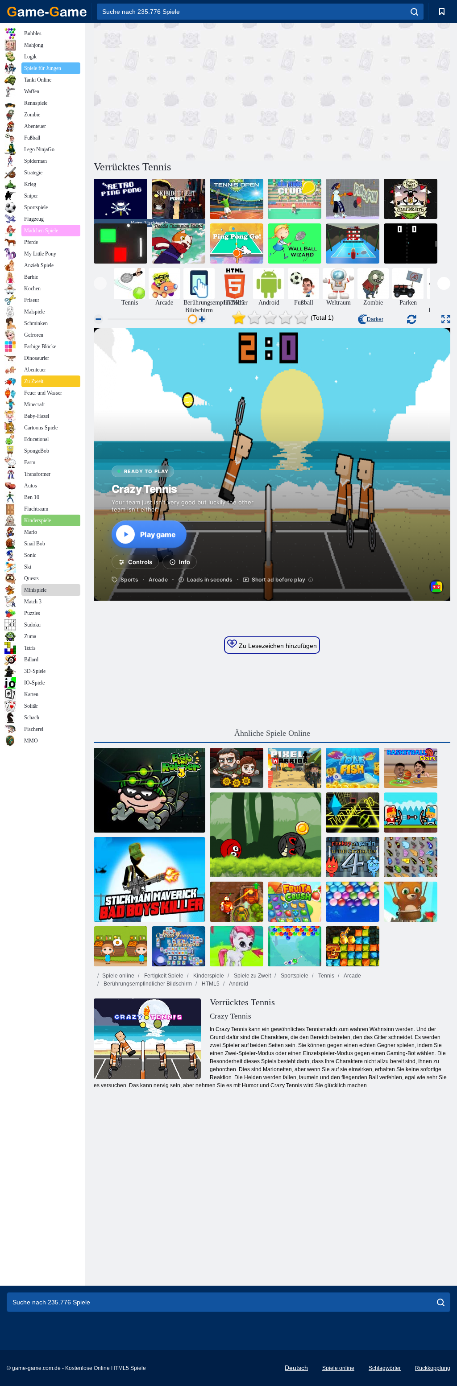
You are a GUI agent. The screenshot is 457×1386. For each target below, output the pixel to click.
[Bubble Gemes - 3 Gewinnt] (236, 946)
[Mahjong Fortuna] (178, 946)
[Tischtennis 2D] (410, 243)
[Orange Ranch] (120, 946)
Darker (375, 319)
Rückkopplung (432, 1368)
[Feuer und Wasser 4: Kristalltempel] (352, 857)
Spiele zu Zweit (252, 976)
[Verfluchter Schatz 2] (236, 902)
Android (238, 984)
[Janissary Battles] (410, 812)
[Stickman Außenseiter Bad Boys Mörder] (149, 879)
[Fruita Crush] (294, 902)
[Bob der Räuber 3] (149, 790)
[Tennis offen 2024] (236, 199)
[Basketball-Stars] (410, 768)
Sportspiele (293, 976)
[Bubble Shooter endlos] (410, 902)
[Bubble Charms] (294, 946)
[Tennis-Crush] (352, 243)
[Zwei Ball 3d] (352, 812)
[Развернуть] (445, 319)
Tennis (325, 976)
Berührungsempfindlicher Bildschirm (147, 984)
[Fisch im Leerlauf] (352, 768)
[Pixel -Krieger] (294, 768)
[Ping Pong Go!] (236, 243)
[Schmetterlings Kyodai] (410, 857)
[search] (414, 11)
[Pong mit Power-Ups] (120, 243)
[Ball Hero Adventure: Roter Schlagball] (265, 834)
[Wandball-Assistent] (294, 243)
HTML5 (210, 984)
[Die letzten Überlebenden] (236, 768)
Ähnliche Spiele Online (272, 733)
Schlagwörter (385, 1368)
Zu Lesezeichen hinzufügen (277, 645)
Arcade (352, 976)
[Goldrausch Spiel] (352, 946)
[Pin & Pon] (352, 199)
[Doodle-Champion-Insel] (178, 243)
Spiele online (118, 976)
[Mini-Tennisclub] (294, 199)
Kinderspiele (208, 976)
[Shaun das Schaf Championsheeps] (410, 199)
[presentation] (100, 283)
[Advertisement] (183, 90)
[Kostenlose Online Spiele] (47, 11)
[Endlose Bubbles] (352, 902)
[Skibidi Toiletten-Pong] (178, 199)
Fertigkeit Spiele (163, 976)
